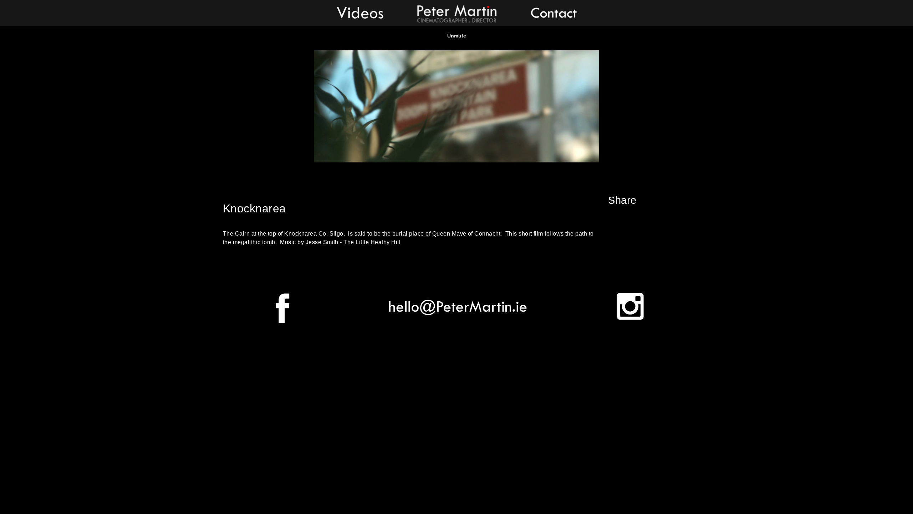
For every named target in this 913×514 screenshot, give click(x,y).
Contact (553, 12)
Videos (360, 12)
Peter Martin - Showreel (456, 12)
